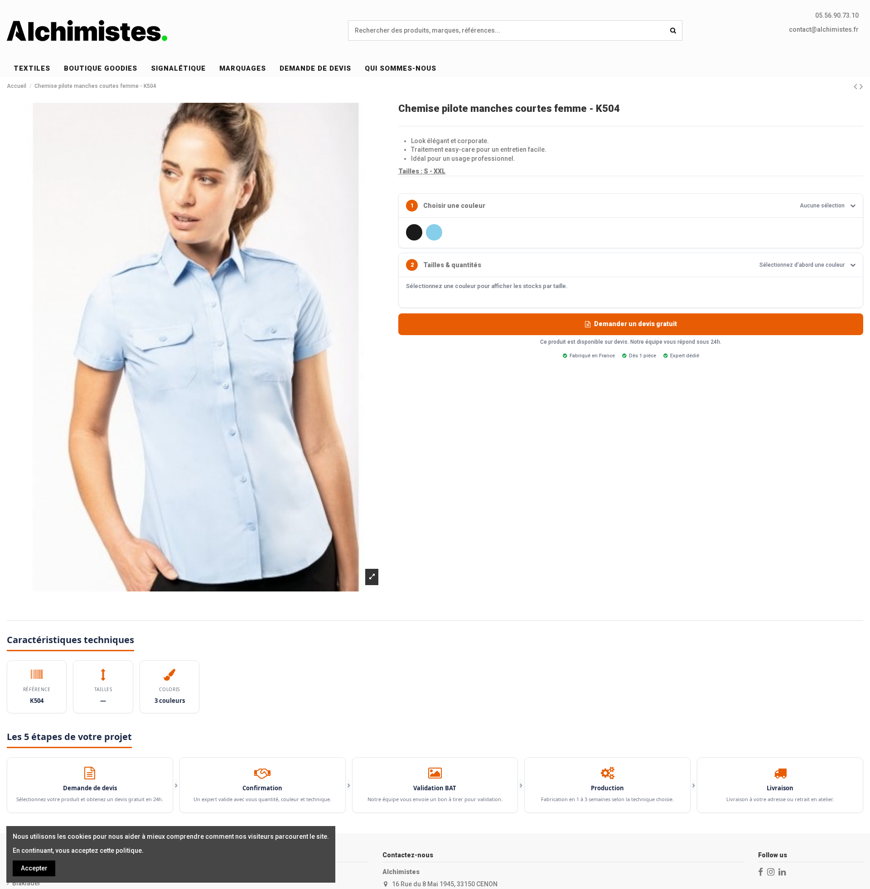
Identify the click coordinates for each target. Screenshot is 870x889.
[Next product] (861, 86)
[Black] (414, 232)
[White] (454, 232)
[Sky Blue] (434, 232)
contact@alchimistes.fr (824, 29)
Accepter (34, 868)
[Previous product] (857, 86)
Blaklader (26, 883)
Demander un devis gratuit (635, 323)
